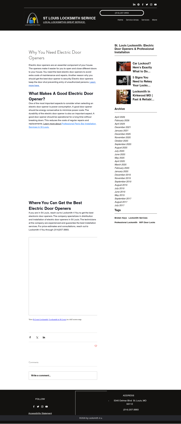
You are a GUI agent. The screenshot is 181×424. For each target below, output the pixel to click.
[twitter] (147, 4)
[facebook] (142, 4)
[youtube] (155, 4)
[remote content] (63, 164)
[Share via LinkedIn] (44, 337)
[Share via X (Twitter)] (37, 337)
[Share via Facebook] (30, 337)
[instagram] (151, 4)
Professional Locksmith (126, 222)
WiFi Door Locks (147, 222)
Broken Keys (121, 218)
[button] (122, 13)
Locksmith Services (138, 218)
